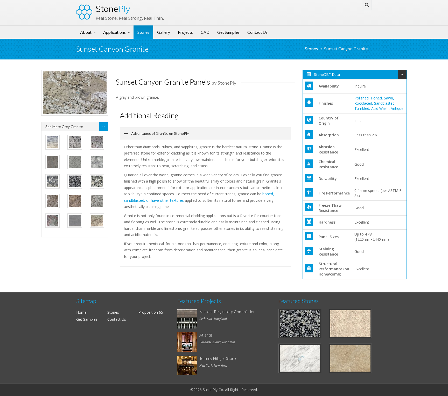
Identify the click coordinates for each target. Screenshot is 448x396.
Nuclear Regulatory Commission (227, 311)
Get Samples (228, 32)
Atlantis (206, 335)
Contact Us (257, 32)
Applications (114, 32)
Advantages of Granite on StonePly (159, 133)
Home (81, 312)
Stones (143, 32)
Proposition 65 (150, 312)
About (86, 32)
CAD (205, 32)
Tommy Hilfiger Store (217, 358)
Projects (185, 32)
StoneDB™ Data (326, 74)
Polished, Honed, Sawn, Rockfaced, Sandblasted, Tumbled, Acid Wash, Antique (378, 103)
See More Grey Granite (64, 126)
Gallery (163, 32)
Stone (113, 9)
